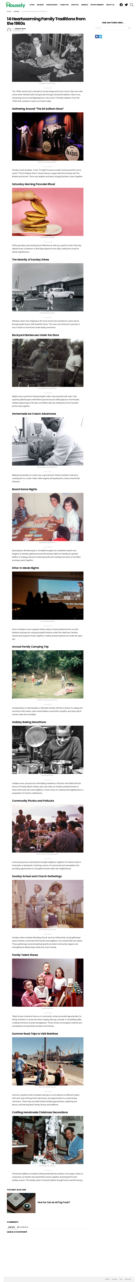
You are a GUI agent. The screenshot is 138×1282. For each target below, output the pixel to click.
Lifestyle (75, 5)
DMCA (107, 1279)
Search (129, 28)
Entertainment (97, 5)
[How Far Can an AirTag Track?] (21, 1203)
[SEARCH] (131, 4)
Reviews (40, 5)
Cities (32, 5)
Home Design (51, 5)
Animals (84, 5)
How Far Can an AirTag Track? (54, 1202)
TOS (121, 1279)
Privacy (114, 1279)
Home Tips (64, 5)
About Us (110, 5)
